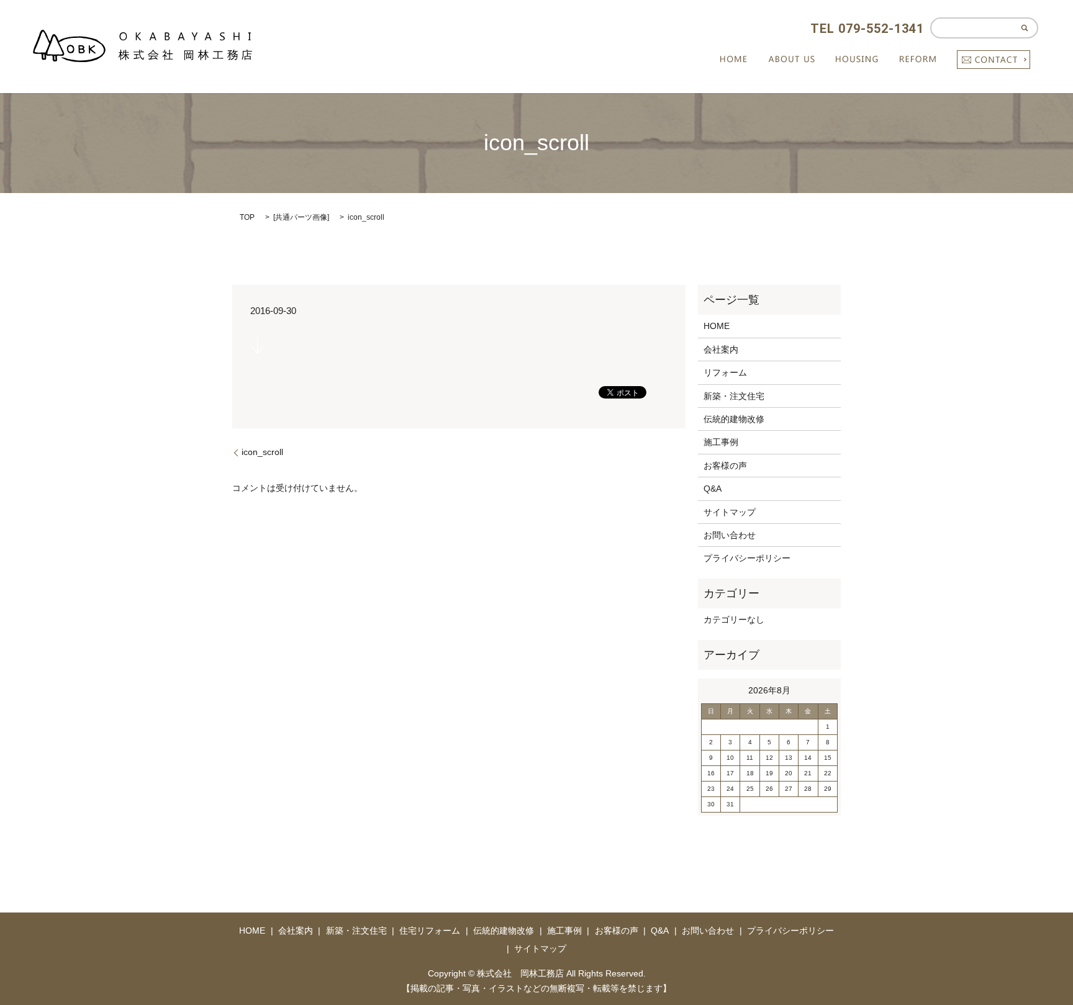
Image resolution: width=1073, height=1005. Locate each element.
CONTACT (993, 59)
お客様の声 (725, 466)
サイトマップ (730, 512)
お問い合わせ (730, 535)
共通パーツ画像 (301, 217)
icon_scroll (262, 452)
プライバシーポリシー (747, 558)
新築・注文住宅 (734, 396)
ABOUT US (791, 59)
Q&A (713, 488)
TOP (247, 217)
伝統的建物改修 (734, 419)
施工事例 (721, 442)
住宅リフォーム (429, 930)
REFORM (918, 59)
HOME (733, 59)
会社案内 (721, 349)
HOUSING (857, 59)
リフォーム (725, 372)
